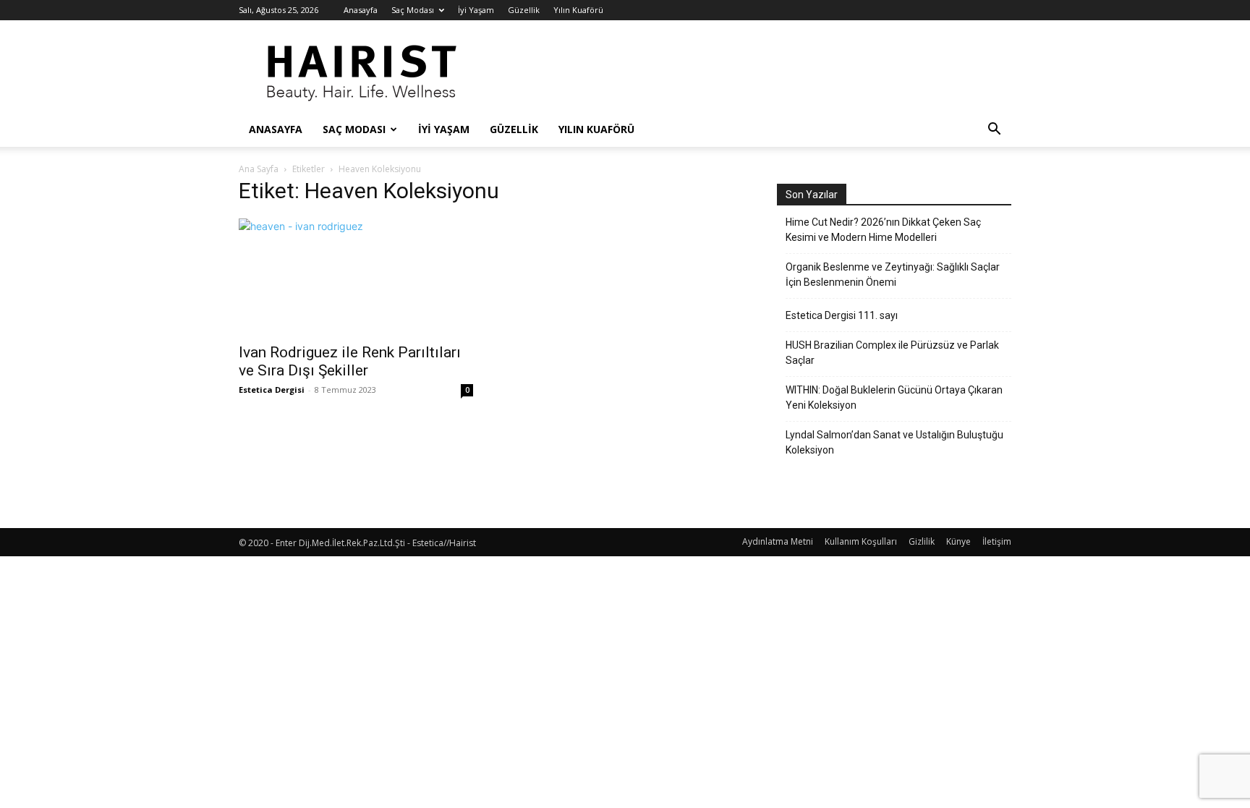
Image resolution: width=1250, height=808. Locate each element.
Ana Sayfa (259, 169)
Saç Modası (412, 9)
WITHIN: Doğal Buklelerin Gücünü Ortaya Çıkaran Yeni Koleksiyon (894, 397)
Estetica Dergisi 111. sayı (842, 315)
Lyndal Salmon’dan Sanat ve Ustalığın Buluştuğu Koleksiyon (894, 442)
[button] (994, 130)
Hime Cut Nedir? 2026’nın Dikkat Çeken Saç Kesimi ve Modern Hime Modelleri (883, 229)
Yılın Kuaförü (578, 9)
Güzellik (524, 9)
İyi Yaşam (476, 9)
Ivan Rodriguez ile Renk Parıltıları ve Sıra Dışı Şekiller (350, 361)
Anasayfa (361, 9)
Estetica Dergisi (272, 389)
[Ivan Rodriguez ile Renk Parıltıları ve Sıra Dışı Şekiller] (356, 276)
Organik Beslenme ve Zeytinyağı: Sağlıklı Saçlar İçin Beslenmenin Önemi (893, 274)
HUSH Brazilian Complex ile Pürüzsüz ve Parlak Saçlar (892, 352)
